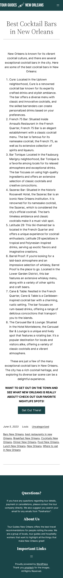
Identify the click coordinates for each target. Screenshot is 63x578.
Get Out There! (31, 410)
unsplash (29, 567)
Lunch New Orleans (14, 446)
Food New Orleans (48, 442)
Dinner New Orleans (24, 442)
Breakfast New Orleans (26, 438)
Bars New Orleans (13, 434)
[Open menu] (58, 5)
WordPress (42, 564)
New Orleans (34, 446)
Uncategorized (40, 426)
